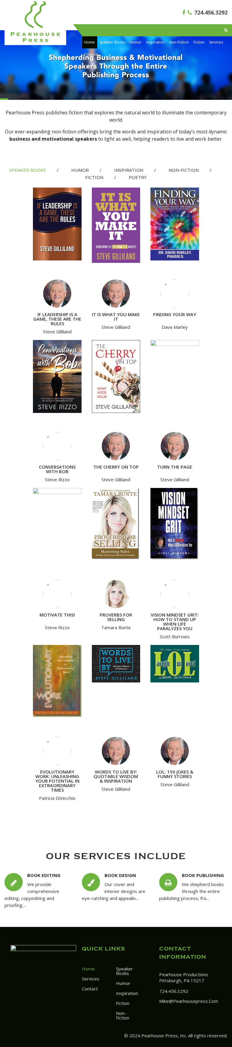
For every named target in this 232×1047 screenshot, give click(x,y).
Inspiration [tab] (128, 170)
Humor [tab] (80, 170)
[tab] (27, 170)
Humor (136, 42)
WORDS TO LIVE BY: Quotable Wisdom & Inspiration (116, 776)
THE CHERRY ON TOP (116, 467)
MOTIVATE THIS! (57, 615)
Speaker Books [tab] (27, 170)
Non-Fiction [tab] (184, 170)
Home (89, 42)
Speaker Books (112, 42)
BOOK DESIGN (120, 875)
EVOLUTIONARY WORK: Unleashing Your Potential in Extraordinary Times (57, 781)
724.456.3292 (210, 12)
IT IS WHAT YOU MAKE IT (116, 316)
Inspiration (155, 42)
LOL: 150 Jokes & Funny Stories (174, 774)
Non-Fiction (179, 42)
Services (216, 42)
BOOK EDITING (43, 875)
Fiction (199, 42)
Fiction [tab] (94, 177)
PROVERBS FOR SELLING (116, 617)
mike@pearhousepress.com (188, 1001)
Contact (91, 54)
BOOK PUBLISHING (203, 875)
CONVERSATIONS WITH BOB (57, 469)
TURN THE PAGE (174, 467)
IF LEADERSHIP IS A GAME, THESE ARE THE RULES (57, 318)
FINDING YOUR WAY (174, 314)
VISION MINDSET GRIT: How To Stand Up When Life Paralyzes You (175, 621)
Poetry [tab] (138, 177)
